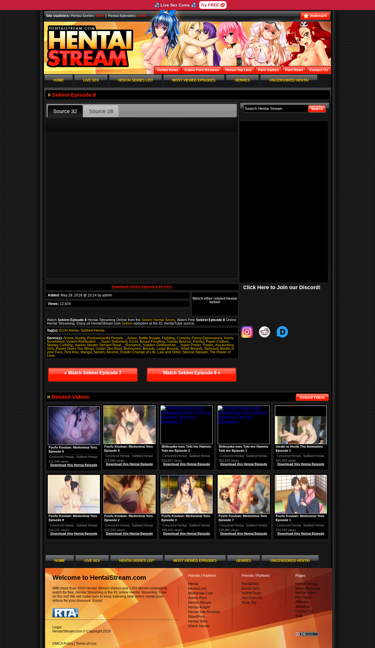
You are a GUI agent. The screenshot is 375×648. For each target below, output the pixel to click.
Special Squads (195, 352)
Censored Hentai (289, 456)
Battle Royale (149, 338)
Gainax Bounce (179, 342)
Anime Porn (197, 598)
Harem (80, 345)
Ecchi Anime (69, 330)
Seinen (99, 352)
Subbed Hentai (93, 330)
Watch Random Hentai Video (307, 590)
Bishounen (132, 349)
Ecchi (133, 342)
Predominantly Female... (106, 338)
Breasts (149, 349)
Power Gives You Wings (75, 349)
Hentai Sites (197, 621)
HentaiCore (197, 588)
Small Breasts (191, 349)
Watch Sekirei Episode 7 (93, 372)
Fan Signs (303, 597)
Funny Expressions (207, 338)
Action (132, 338)
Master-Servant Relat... (105, 345)
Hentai (193, 584)
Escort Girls (251, 588)
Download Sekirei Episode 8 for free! (142, 287)
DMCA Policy (62, 644)
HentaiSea (250, 584)
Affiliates (302, 602)
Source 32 (65, 111)
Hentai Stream (199, 603)
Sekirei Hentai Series (158, 320)
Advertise (302, 607)
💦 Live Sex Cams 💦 (175, 5)
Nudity (80, 338)
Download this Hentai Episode (300, 464)
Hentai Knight (199, 607)
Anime (68, 338)
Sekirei (127, 323)
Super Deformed (114, 342)
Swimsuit (211, 349)
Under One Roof (109, 349)
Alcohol (112, 352)
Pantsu (198, 342)
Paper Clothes (217, 342)
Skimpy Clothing (60, 345)
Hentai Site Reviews (204, 612)
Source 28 (101, 111)
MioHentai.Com (200, 593)
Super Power (190, 345)
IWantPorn (196, 617)
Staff (298, 616)
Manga (86, 352)
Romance (133, 345)
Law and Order (169, 352)
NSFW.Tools (251, 593)
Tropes (208, 345)
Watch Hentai (198, 626)
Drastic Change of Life (138, 352)
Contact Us (304, 611)
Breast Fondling (152, 342)
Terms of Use (86, 644)
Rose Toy (249, 603)
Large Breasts (167, 349)
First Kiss (71, 352)
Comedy (183, 338)
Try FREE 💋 (213, 5)
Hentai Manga (306, 584)
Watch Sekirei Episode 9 (191, 372)
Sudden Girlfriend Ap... (160, 345)
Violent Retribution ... (82, 342)
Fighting (168, 338)
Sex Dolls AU (252, 598)
